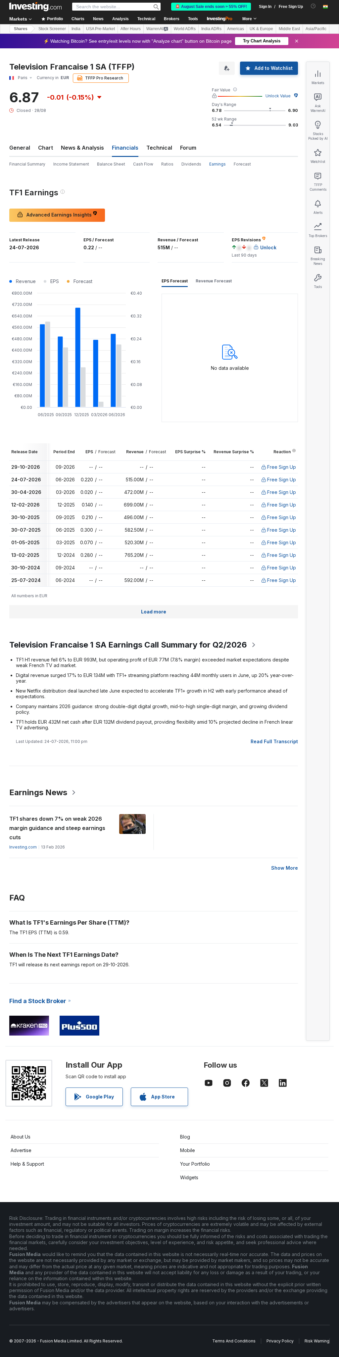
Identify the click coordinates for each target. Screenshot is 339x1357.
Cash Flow (143, 164)
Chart (45, 147)
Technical (159, 147)
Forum (188, 147)
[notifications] (313, 6)
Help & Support (27, 1164)
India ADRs (211, 28)
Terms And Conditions (234, 1340)
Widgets (189, 1177)
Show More (284, 868)
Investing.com (23, 847)
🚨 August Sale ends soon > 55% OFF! (211, 6)
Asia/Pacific (316, 28)
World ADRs (185, 28)
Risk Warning (317, 1340)
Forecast (242, 164)
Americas (235, 28)
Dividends (191, 164)
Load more (153, 611)
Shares (20, 28)
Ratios (167, 164)
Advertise (21, 1150)
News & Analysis (82, 147)
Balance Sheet (111, 164)
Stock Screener (52, 28)
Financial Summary (27, 164)
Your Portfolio (195, 1164)
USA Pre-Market (100, 28)
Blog (185, 1136)
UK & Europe (261, 28)
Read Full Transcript (274, 741)
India (76, 28)
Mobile (187, 1150)
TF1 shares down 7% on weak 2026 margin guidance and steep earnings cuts (57, 828)
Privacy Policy (280, 1340)
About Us (20, 1136)
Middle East (289, 28)
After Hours (131, 28)
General (19, 147)
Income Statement (71, 164)
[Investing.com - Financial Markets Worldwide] (35, 6)
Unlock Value (278, 95)
